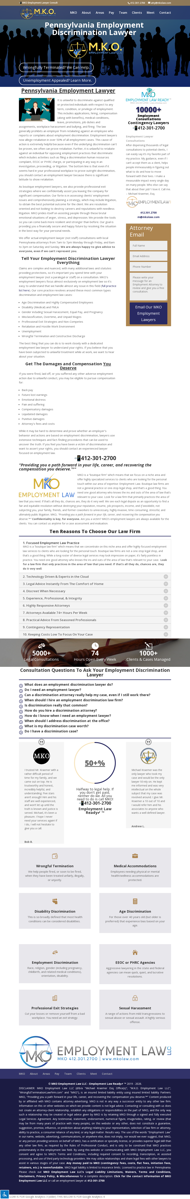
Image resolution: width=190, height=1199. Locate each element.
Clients (137, 13)
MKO (73, 13)
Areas (100, 13)
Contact (165, 13)
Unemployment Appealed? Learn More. (57, 80)
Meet (151, 13)
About (86, 13)
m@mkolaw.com (148, 217)
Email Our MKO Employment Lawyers (148, 313)
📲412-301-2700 (148, 128)
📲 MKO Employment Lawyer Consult (38, 2)
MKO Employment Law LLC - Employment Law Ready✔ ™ (88, 1083)
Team (123, 13)
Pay (111, 13)
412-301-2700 (137, 2)
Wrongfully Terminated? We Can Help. (56, 67)
